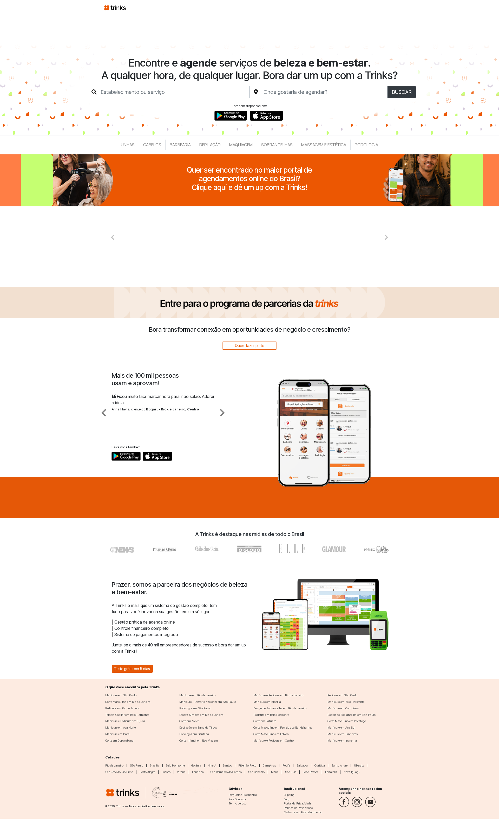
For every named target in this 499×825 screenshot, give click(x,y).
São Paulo (136, 765)
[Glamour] (334, 548)
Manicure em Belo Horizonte (345, 702)
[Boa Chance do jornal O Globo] (165, 548)
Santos (227, 765)
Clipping (289, 795)
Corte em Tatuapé (264, 721)
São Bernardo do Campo (226, 772)
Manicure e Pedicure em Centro (273, 740)
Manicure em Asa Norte (120, 727)
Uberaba (359, 765)
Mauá (275, 772)
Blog (287, 799)
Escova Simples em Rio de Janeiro (201, 715)
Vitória (181, 772)
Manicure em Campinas (343, 708)
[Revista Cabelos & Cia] (122, 548)
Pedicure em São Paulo (342, 695)
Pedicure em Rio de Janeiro (122, 708)
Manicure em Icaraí (117, 734)
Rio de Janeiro (114, 765)
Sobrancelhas (277, 144)
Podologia (366, 144)
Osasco (166, 772)
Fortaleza (331, 772)
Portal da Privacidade (297, 803)
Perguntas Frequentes (243, 795)
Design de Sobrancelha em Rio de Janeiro (279, 708)
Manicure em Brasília (267, 702)
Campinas (269, 765)
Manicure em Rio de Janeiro (197, 695)
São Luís (290, 772)
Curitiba (319, 765)
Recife (286, 765)
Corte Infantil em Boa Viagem (198, 740)
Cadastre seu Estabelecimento (303, 812)
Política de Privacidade (298, 808)
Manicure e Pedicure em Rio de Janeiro (278, 695)
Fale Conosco (237, 799)
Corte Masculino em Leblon (271, 734)
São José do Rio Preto (119, 772)
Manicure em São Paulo (120, 695)
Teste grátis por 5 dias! (132, 668)
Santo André (339, 765)
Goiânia (196, 765)
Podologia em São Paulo (195, 708)
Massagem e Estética (323, 144)
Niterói (212, 765)
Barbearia (180, 144)
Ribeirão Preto (247, 765)
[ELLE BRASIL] (291, 548)
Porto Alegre (147, 772)
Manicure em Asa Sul (341, 727)
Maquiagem (241, 144)
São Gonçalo (256, 772)
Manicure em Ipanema (342, 740)
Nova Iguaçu (352, 772)
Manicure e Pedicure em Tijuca (125, 721)
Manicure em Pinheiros (342, 734)
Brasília (154, 765)
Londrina (198, 772)
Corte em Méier (189, 721)
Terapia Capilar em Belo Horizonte (127, 715)
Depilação (210, 144)
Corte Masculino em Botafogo (346, 721)
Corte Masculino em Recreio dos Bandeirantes (282, 727)
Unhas (128, 144)
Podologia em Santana (194, 734)
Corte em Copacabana (119, 740)
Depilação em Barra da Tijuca (198, 727)
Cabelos (152, 144)
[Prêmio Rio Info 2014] (376, 548)
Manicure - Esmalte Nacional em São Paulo (207, 702)
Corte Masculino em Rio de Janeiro (127, 702)
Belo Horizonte (175, 765)
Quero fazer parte (249, 345)
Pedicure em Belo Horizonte (271, 715)
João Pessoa (311, 772)
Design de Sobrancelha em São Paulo (351, 715)
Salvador (302, 765)
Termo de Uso (237, 803)
